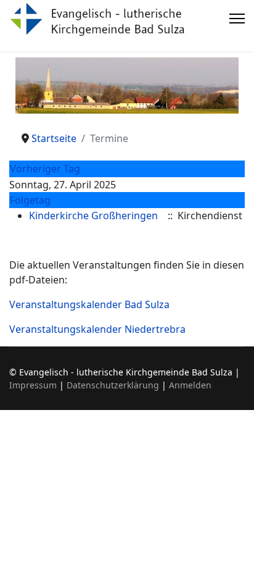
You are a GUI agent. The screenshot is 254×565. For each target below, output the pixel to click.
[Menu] (237, 18)
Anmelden (190, 385)
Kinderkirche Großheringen (93, 215)
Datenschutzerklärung (113, 385)
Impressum (33, 385)
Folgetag (30, 200)
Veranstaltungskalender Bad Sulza (89, 304)
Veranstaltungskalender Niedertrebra (97, 329)
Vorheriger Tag (45, 168)
